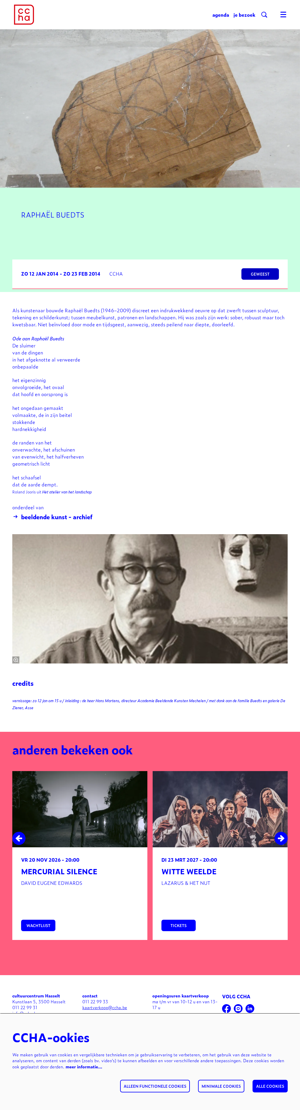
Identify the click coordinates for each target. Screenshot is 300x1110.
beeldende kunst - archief (57, 517)
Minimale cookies (221, 1086)
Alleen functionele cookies (155, 1086)
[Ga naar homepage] (24, 14)
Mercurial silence (59, 871)
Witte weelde (189, 871)
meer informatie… (84, 1066)
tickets (179, 925)
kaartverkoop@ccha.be (104, 1007)
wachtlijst (38, 925)
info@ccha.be (25, 1013)
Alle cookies (270, 1086)
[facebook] (226, 1008)
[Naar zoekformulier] (264, 14)
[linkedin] (250, 1008)
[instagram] (238, 1008)
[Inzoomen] (15, 659)
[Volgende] (281, 838)
